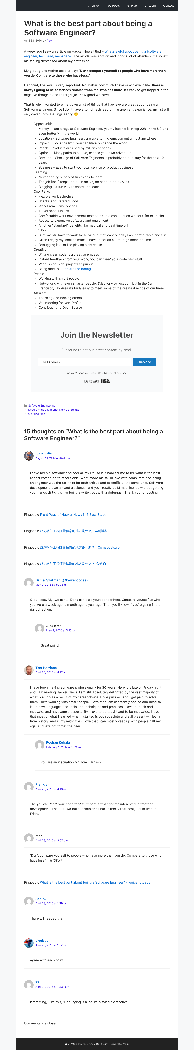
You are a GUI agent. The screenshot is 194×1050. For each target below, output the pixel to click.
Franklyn (42, 784)
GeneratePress (119, 1044)
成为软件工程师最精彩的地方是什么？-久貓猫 (73, 564)
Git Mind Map (36, 413)
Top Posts (113, 5)
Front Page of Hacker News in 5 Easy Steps (73, 514)
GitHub (132, 5)
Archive (93, 5)
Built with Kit (97, 381)
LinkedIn (150, 5)
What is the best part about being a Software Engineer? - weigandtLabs (95, 882)
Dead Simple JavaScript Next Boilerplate (53, 409)
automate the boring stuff (79, 269)
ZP (37, 982)
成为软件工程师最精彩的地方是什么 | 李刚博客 (73, 531)
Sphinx (41, 899)
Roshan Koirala (58, 742)
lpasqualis (43, 453)
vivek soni (43, 940)
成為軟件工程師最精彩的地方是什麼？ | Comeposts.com (81, 547)
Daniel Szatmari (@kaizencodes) (61, 580)
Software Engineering (41, 405)
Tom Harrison (46, 668)
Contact (168, 5)
